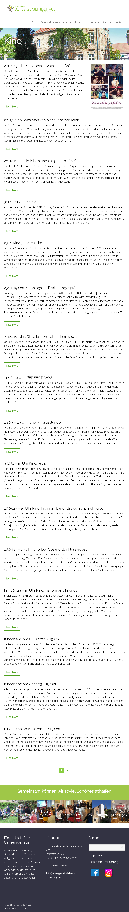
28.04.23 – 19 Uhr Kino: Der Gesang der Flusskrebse (46, 549)
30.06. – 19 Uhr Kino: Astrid (25, 463)
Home (7, 50)
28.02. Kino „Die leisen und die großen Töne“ (40, 161)
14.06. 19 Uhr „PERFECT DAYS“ (28, 377)
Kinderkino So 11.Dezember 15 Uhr (32, 729)
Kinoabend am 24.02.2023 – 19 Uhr (32, 639)
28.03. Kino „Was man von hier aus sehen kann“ (42, 120)
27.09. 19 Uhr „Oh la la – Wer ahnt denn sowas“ (41, 336)
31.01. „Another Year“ (20, 202)
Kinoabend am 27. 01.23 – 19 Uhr (30, 684)
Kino (16, 50)
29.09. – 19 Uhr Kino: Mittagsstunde (32, 422)
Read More (12, 106)
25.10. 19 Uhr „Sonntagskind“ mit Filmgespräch (41, 288)
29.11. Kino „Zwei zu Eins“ (24, 243)
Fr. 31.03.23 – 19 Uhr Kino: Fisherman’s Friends (40, 590)
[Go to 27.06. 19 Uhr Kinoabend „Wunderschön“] (107, 86)
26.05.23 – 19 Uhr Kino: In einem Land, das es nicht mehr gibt (53, 508)
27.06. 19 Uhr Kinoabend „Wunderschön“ (37, 66)
